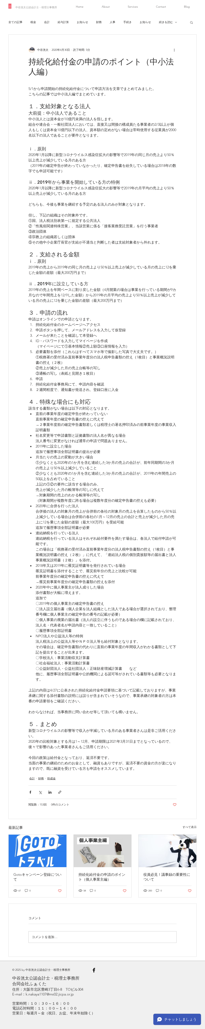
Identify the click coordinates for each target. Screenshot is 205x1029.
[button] (191, 22)
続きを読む (166, 22)
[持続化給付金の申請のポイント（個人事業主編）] (103, 851)
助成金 (51, 778)
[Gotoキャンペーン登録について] (37, 851)
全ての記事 (15, 22)
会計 (47, 22)
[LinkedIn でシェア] (50, 792)
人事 (112, 22)
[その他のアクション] (174, 49)
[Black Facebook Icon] (94, 970)
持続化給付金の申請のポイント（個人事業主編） (101, 877)
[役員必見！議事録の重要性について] (167, 851)
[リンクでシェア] (60, 792)
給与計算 (63, 22)
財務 (99, 22)
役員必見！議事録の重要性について (166, 877)
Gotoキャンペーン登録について (37, 877)
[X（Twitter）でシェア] (40, 792)
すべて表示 (190, 827)
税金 (33, 22)
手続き (127, 22)
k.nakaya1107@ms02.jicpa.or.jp (50, 994)
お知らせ (82, 22)
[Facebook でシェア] (30, 792)
